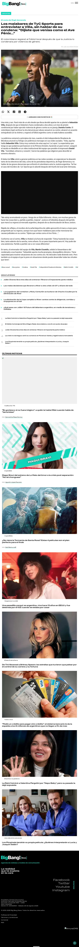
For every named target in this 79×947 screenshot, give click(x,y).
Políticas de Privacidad (9, 915)
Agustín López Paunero (13, 482)
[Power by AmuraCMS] (71, 928)
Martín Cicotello (68, 267)
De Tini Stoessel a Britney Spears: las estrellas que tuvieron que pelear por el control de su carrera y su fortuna (39, 665)
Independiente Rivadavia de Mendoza (50, 267)
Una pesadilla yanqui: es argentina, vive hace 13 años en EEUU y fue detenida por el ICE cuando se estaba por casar (36, 606)
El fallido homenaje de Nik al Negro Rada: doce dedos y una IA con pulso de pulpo (36, 324)
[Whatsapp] (3, 112)
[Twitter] (8, 112)
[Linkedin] (19, 112)
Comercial (4, 920)
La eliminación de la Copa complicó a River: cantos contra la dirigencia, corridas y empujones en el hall (39, 301)
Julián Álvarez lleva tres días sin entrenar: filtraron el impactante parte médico (38, 280)
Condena (25, 267)
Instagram (61, 890)
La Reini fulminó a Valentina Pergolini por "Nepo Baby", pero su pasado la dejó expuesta (38, 318)
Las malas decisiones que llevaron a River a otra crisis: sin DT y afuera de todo (38, 286)
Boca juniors (16, 267)
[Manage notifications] (74, 943)
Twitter (64, 883)
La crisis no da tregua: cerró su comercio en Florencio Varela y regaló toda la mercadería (39, 336)
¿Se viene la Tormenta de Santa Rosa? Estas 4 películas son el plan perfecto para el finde (35, 541)
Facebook (61, 880)
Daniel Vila (34, 267)
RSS (2, 922)
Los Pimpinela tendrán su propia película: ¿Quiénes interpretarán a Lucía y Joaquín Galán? (37, 342)
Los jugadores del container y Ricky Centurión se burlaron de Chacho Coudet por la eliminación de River (40, 293)
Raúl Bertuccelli (10, 547)
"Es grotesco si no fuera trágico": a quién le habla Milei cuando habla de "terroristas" (38, 411)
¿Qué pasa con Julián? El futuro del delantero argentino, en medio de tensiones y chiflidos (39, 308)
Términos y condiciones (9, 917)
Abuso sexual (6, 267)
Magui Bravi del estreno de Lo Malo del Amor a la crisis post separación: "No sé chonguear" (38, 476)
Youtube (63, 887)
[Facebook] (14, 112)
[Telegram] (25, 112)
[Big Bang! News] (14, 4)
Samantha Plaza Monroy (13, 417)
